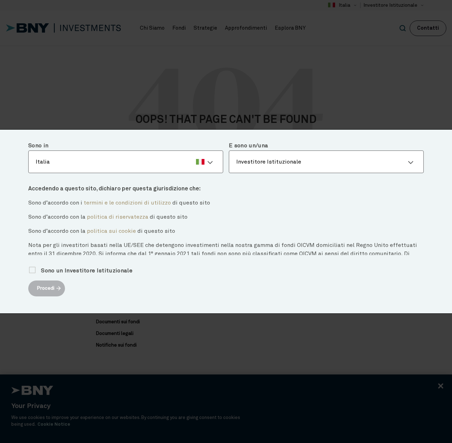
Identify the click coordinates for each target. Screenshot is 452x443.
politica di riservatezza (117, 217)
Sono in (38, 145)
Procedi (45, 288)
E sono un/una (248, 145)
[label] (126, 161)
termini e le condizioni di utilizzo (127, 203)
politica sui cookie (111, 231)
